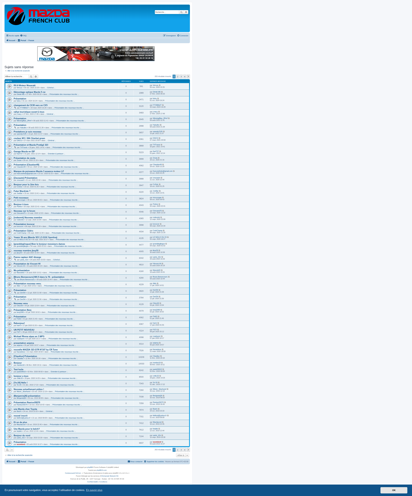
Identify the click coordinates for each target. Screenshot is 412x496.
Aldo (18, 286)
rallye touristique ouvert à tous (29, 112)
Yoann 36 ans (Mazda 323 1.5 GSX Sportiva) (35, 237)
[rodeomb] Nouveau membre (28, 217)
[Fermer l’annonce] (187, 47)
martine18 (20, 365)
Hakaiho (23, 128)
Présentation (20, 98)
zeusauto (20, 180)
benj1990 (20, 312)
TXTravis (23, 147)
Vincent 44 (21, 266)
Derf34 (22, 293)
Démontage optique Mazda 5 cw (29, 92)
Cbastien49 (21, 167)
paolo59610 (21, 372)
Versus (19, 88)
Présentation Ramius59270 (27, 402)
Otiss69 (20, 306)
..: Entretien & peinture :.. (55, 154)
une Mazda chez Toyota (25, 409)
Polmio (19, 206)
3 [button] (181, 76)
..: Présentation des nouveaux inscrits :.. (63, 94)
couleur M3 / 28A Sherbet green (29, 138)
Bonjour (18, 363)
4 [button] (184, 76)
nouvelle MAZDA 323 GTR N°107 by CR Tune (36, 349)
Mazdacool (21, 424)
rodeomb (20, 220)
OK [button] (394, 490)
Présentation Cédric (23, 231)
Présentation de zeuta (24, 158)
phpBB (89, 467)
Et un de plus (20, 422)
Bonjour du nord (22, 435)
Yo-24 (19, 385)
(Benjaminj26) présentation (27, 396)
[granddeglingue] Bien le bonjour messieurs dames (39, 244)
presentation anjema (24, 343)
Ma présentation (22, 270)
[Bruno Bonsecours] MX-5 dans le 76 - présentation (39, 277)
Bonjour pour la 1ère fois (26, 184)
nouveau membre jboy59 (26, 250)
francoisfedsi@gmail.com (26, 173)
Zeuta (19, 160)
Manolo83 (20, 273)
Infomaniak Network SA (109, 476)
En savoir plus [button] (94, 490)
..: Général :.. (50, 88)
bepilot (19, 431)
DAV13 (19, 140)
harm (19, 325)
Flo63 (19, 319)
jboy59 (19, 253)
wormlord (21, 444)
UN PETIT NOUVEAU (24, 330)
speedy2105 (21, 134)
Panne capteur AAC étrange (27, 257)
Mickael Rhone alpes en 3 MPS (29, 336)
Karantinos (21, 352)
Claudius (20, 358)
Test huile (18, 369)
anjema (19, 345)
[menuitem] (23, 36)
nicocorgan (21, 200)
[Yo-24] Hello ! (21, 382)
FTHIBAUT (24, 108)
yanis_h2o (24, 260)
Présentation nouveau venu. (28, 283)
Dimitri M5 (20, 94)
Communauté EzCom (73, 473)
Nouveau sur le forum (24, 211)
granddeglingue (23, 246)
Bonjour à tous (21, 204)
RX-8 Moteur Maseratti (25, 85)
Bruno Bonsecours (27, 279)
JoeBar (19, 193)
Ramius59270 (22, 405)
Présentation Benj (22, 310)
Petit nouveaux (21, 198)
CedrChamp (21, 233)
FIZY (19, 332)
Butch (19, 411)
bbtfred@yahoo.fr (23, 418)
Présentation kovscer (24, 224)
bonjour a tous (21, 376)
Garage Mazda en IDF (24, 151)
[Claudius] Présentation (25, 356)
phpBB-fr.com (102, 470)
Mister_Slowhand (23, 391)
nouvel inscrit (20, 415)
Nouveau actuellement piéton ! (29, 389)
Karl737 (20, 154)
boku (19, 101)
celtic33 (20, 378)
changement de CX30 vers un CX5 (30, 105)
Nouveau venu (21, 303)
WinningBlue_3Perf (24, 121)
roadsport (20, 339)
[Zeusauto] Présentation (25, 178)
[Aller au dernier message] (160, 85)
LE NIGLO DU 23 (23, 240)
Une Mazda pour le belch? (27, 429)
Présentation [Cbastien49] (26, 165)
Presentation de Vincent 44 (27, 264)
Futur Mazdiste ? (22, 191)
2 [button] (177, 76)
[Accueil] (38, 18)
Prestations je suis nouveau (27, 131)
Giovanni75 (21, 213)
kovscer (20, 226)
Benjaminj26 (21, 398)
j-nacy (19, 114)
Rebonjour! (19, 323)
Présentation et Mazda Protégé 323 (31, 145)
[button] (188, 76)
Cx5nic (19, 187)
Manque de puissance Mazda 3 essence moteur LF (39, 171)
